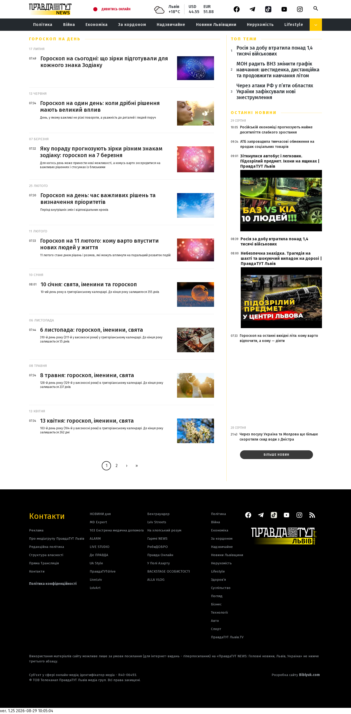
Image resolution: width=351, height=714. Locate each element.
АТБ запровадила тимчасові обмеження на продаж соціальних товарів (277, 144)
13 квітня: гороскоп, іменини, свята (87, 420)
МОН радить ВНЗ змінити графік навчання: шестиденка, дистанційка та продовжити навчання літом (277, 70)
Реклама (36, 530)
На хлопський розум (164, 530)
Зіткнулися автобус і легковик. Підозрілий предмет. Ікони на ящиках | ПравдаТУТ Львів (279, 161)
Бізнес (216, 604)
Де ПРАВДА (99, 555)
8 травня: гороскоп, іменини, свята (87, 375)
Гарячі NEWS (157, 538)
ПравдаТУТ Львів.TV (227, 637)
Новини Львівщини (216, 24)
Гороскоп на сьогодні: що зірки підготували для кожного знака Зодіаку (104, 62)
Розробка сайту (296, 675)
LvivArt (95, 588)
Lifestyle (293, 24)
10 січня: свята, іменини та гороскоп (89, 284)
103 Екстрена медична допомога (117, 530)
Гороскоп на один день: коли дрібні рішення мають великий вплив (100, 106)
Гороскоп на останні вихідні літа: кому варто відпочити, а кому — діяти (279, 338)
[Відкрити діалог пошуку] (316, 8)
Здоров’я (218, 579)
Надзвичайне (171, 24)
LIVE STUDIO (99, 547)
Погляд (217, 596)
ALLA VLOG (155, 579)
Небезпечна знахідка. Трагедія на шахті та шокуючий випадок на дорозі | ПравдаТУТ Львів (281, 258)
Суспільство (220, 588)
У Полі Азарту (158, 563)
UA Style (96, 563)
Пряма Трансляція (44, 563)
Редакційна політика (46, 547)
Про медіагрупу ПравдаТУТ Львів (56, 538)
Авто (215, 620)
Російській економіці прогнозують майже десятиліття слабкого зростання (276, 130)
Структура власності (46, 555)
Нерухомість (260, 24)
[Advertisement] (276, 384)
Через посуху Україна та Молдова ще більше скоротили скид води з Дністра (278, 437)
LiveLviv (96, 579)
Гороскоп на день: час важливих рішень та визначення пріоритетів (98, 198)
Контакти (47, 515)
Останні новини (254, 112)
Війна (69, 24)
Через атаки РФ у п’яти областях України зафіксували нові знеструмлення (274, 91)
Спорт (216, 629)
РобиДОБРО (157, 547)
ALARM (95, 538)
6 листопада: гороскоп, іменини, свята (91, 330)
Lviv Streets (156, 522)
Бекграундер (158, 514)
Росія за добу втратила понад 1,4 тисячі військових (274, 51)
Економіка (97, 24)
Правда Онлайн (160, 555)
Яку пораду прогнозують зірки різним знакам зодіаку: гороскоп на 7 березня (101, 152)
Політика (42, 24)
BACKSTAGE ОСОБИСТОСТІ (168, 571)
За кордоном (132, 24)
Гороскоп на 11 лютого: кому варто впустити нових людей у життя (99, 244)
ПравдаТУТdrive (103, 571)
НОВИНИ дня (100, 514)
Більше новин (276, 454)
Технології (219, 612)
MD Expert (98, 522)
